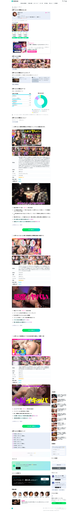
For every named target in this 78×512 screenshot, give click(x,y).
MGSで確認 (30, 229)
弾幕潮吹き (14, 95)
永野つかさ (20, 12)
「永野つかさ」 (18, 433)
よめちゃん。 (21, 376)
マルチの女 (21, 175)
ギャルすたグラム (22, 278)
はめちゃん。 (21, 276)
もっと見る (15, 69)
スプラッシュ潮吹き (16, 98)
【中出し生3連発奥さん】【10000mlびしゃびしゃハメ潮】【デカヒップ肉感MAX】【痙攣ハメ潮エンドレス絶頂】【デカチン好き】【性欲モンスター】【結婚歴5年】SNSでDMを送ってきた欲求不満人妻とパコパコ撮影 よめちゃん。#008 (34, 367)
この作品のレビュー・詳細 (17, 224)
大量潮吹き (14, 102)
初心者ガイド (55, 451)
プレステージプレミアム (23, 173)
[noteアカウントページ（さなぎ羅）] (60, 487)
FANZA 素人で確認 (30, 426)
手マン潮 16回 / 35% (45, 109)
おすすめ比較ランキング (56, 449)
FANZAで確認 (30, 330)
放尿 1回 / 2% (35, 112)
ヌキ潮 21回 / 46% (36, 109)
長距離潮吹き (14, 100)
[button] (62, 1)
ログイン (18, 468)
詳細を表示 (59, 464)
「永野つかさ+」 (19, 435)
